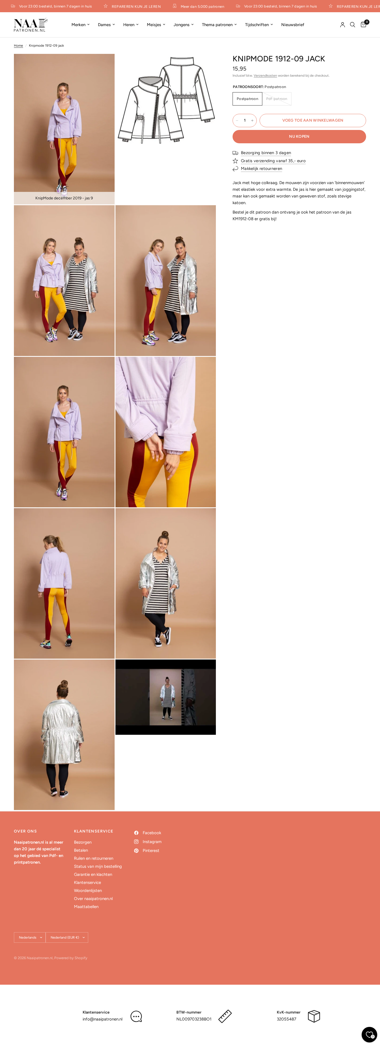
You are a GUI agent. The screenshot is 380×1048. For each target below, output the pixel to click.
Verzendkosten (265, 75)
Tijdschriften (257, 24)
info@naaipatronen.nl (102, 1019)
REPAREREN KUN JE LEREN (129, 6)
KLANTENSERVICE (93, 831)
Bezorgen (83, 842)
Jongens (181, 24)
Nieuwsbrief (292, 24)
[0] (362, 24)
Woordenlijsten (88, 890)
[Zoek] (352, 24)
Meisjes (154, 24)
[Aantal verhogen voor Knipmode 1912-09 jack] (252, 120)
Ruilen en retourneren (93, 858)
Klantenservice (87, 882)
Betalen (81, 850)
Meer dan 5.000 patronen (195, 6)
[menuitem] (80, 25)
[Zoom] (103, 65)
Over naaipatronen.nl (93, 898)
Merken (78, 24)
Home (18, 45)
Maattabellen (86, 906)
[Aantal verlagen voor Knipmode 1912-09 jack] (237, 120)
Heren (128, 24)
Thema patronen (217, 24)
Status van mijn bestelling (98, 866)
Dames (104, 24)
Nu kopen (299, 136)
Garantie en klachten (93, 874)
